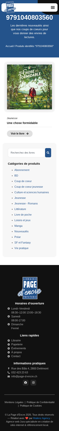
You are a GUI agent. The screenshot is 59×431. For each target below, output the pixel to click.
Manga (18, 225)
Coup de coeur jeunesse (28, 186)
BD (16, 175)
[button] (52, 7)
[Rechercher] (48, 152)
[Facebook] (26, 383)
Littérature (20, 209)
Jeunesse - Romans (26, 203)
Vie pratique (21, 248)
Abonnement (21, 170)
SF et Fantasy (22, 242)
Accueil (9, 46)
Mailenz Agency (41, 418)
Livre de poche (23, 214)
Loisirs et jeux (22, 220)
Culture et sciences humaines (31, 192)
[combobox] (26, 152)
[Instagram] (33, 383)
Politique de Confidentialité (41, 402)
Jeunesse (12, 118)
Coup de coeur (23, 181)
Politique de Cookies (31, 405)
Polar (17, 237)
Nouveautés (21, 231)
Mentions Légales (14, 402)
